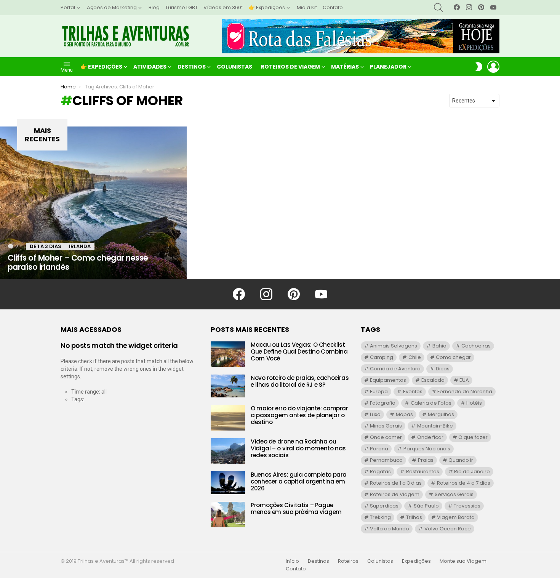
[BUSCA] (438, 7)
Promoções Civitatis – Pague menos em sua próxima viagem (296, 508)
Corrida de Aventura (395, 368)
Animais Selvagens (393, 345)
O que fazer (473, 437)
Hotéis (474, 403)
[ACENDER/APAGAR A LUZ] (478, 66)
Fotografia (382, 403)
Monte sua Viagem (463, 561)
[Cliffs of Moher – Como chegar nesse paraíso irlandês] (93, 202)
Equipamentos (388, 380)
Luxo (375, 414)
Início (292, 561)
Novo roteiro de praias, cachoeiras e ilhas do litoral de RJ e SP (300, 381)
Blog (154, 7)
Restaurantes (422, 471)
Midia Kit (307, 7)
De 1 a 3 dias (45, 246)
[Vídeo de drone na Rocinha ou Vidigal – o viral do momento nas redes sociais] (228, 451)
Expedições (416, 561)
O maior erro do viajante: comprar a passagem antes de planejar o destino (299, 415)
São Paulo (426, 505)
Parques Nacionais (426, 448)
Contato (333, 7)
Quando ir (460, 460)
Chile (414, 357)
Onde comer (386, 437)
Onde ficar (430, 437)
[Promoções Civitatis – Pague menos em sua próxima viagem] (228, 514)
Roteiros (348, 561)
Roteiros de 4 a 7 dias (463, 483)
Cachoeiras (476, 345)
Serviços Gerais (454, 494)
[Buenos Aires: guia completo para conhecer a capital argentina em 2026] (228, 482)
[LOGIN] (493, 66)
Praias (426, 460)
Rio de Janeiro (472, 471)
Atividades (149, 66)
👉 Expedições (267, 7)
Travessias (467, 505)
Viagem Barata (456, 517)
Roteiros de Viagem (290, 66)
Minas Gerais (386, 425)
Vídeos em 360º (223, 7)
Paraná (379, 448)
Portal (68, 7)
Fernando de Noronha (464, 391)
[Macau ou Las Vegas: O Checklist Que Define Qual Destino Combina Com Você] (228, 354)
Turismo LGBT (181, 7)
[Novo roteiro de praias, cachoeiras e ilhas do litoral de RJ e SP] (228, 386)
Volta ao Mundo (389, 528)
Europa (379, 391)
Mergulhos (441, 414)
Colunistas (234, 66)
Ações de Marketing (112, 7)
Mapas (404, 414)
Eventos (412, 391)
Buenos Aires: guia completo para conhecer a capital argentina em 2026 (299, 481)
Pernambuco (386, 460)
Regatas (380, 471)
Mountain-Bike (435, 425)
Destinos (192, 66)
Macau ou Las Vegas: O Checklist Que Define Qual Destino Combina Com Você (299, 351)
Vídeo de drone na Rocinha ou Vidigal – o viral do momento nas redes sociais (298, 448)
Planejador (388, 66)
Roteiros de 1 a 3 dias (396, 483)
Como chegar (453, 357)
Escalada (433, 380)
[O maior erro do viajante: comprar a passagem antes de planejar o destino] (228, 418)
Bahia (439, 345)
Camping (381, 357)
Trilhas (414, 517)
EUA (464, 380)
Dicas (443, 368)
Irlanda (80, 246)
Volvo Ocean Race (447, 528)
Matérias (345, 66)
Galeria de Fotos (431, 403)
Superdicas (384, 505)
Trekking (380, 517)
